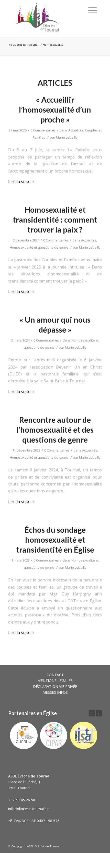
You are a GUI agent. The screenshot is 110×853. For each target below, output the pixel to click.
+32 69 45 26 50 (21, 799)
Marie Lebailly (67, 137)
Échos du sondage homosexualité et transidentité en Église (55, 539)
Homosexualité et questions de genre (39, 247)
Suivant (99, 713)
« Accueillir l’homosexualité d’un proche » (55, 109)
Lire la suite (19, 181)
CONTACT (55, 674)
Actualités (75, 130)
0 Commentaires (43, 130)
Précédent (92, 713)
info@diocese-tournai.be (28, 808)
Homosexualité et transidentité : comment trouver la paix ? (55, 219)
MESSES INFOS (55, 692)
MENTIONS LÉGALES (55, 680)
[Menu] (92, 10)
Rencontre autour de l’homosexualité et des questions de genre (55, 429)
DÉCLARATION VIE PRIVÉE (55, 686)
